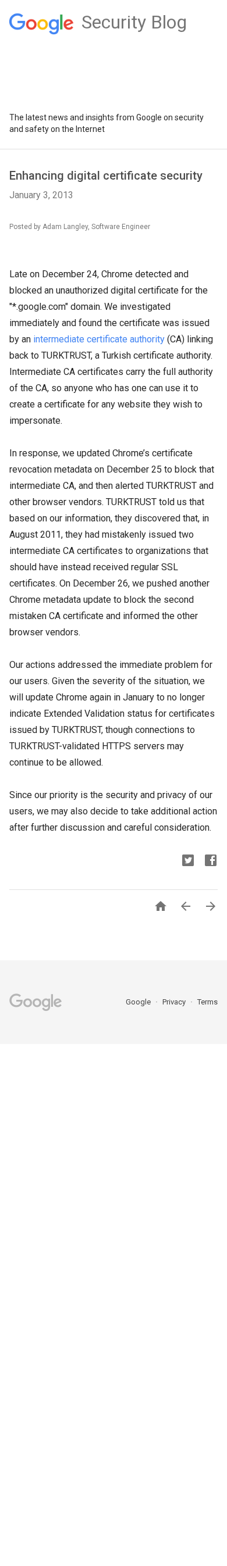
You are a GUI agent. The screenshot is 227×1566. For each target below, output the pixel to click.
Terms (207, 1001)
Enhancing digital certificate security (106, 176)
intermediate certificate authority (99, 339)
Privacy (174, 1001)
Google (139, 1001)
